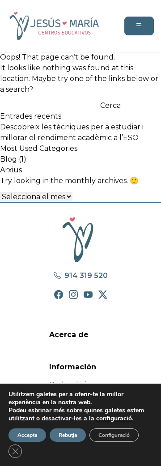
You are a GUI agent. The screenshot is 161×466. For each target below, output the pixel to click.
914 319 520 (85, 275)
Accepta (27, 435)
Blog (8, 159)
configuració (114, 419)
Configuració (114, 435)
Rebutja (68, 435)
